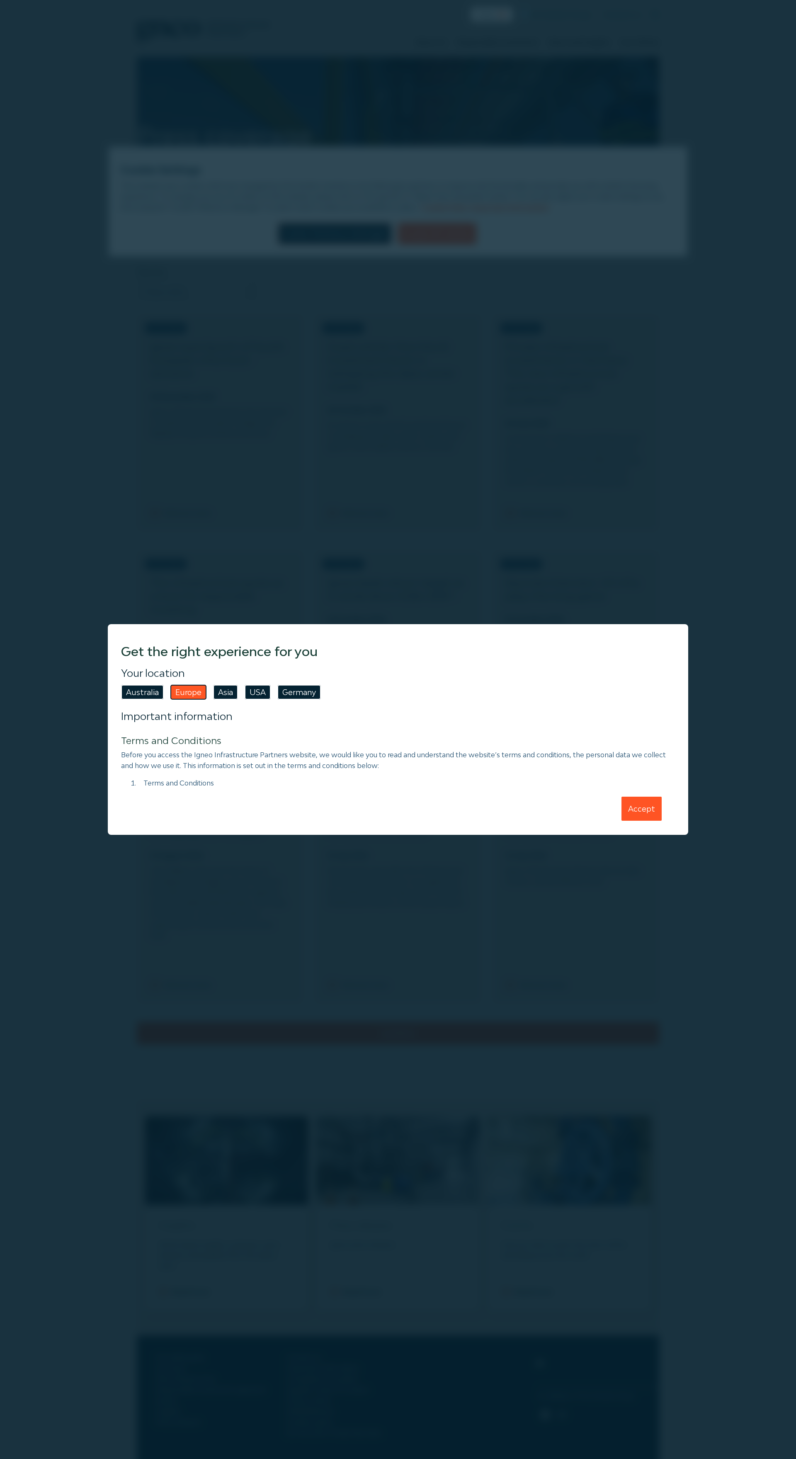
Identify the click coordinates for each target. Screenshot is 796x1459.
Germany (299, 692)
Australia (142, 692)
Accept (641, 808)
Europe (188, 692)
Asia (225, 692)
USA (258, 692)
